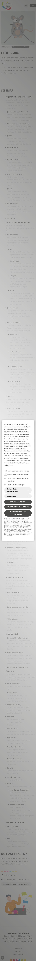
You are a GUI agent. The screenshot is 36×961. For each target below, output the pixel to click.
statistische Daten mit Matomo (18, 475)
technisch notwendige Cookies (18, 471)
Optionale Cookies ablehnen (18, 513)
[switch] (5, 474)
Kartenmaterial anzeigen (16, 485)
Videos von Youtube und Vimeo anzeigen (18, 479)
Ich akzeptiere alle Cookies (18, 507)
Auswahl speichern (18, 502)
